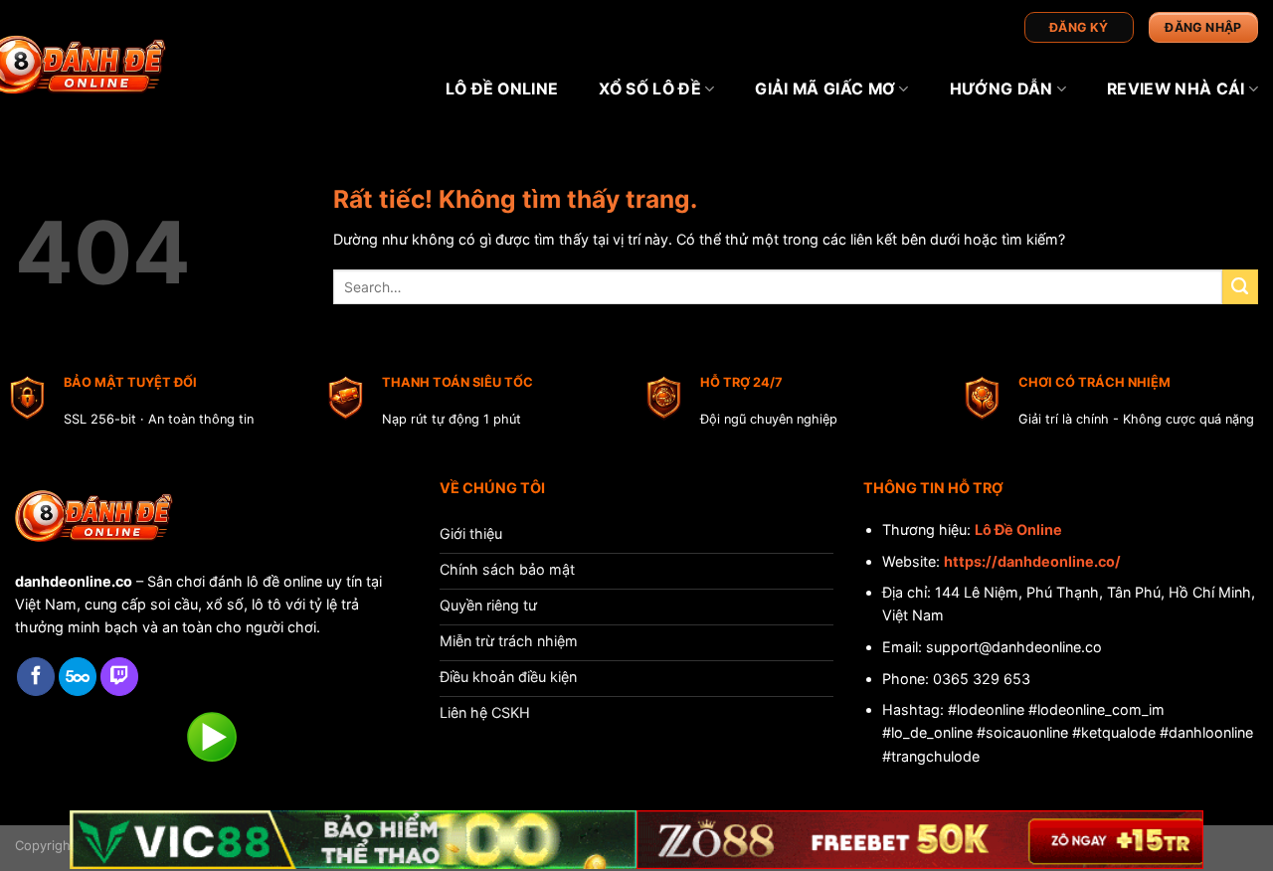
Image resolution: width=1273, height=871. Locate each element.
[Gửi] (1240, 287)
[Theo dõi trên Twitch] (119, 676)
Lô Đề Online (1018, 529)
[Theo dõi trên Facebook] (36, 676)
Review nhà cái (1175, 89)
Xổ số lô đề (650, 89)
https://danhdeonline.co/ (1032, 561)
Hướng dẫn (1001, 89)
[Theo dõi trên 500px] (77, 676)
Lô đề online (502, 89)
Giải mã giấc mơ (825, 89)
